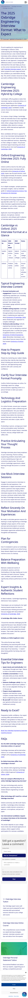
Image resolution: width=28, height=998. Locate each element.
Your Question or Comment (8, 859)
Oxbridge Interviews (17, 6)
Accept (14, 984)
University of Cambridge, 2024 (16, 317)
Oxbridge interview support (12, 69)
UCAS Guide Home (5, 6)
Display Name (5, 848)
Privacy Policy (16, 996)
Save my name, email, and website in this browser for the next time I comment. (12, 873)
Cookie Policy (10, 996)
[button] (26, 972)
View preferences (14, 992)
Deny (14, 988)
